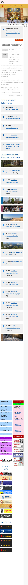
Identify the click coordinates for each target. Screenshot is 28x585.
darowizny (3, 440)
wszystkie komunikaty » (18, 436)
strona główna (4, 401)
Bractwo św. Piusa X (6, 422)
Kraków (20, 422)
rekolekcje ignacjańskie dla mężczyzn (18, 431)
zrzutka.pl (3, 447)
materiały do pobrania (4, 409)
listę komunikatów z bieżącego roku (13, 33)
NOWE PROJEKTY (5, 454)
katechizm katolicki (5, 427)
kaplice (3, 404)
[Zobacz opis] (12, 167)
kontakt (3, 419)
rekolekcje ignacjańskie (4, 416)
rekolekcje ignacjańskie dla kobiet (18, 425)
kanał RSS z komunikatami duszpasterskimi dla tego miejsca (13, 146)
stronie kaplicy (5, 84)
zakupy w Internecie (6, 445)
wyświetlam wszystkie (19, 404)
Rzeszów (19, 412)
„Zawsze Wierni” (5, 413)
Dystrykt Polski (4, 434)
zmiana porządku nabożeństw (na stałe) (18, 415)
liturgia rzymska (5, 430)
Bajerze (20, 429)
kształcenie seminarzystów (4, 450)
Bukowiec (19, 435)
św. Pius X (3, 425)
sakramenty (4, 406)
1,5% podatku (4, 442)
